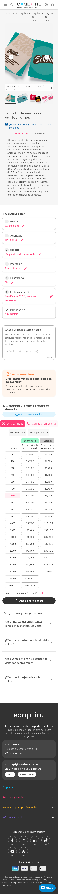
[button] (29, 414)
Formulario (27, 774)
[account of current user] (46, 5)
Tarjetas (23, 13)
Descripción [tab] (22, 133)
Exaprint (10, 13)
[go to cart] (52, 5)
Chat (49, 887)
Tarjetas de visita (36, 16)
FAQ (10, 774)
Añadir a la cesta (31, 600)
